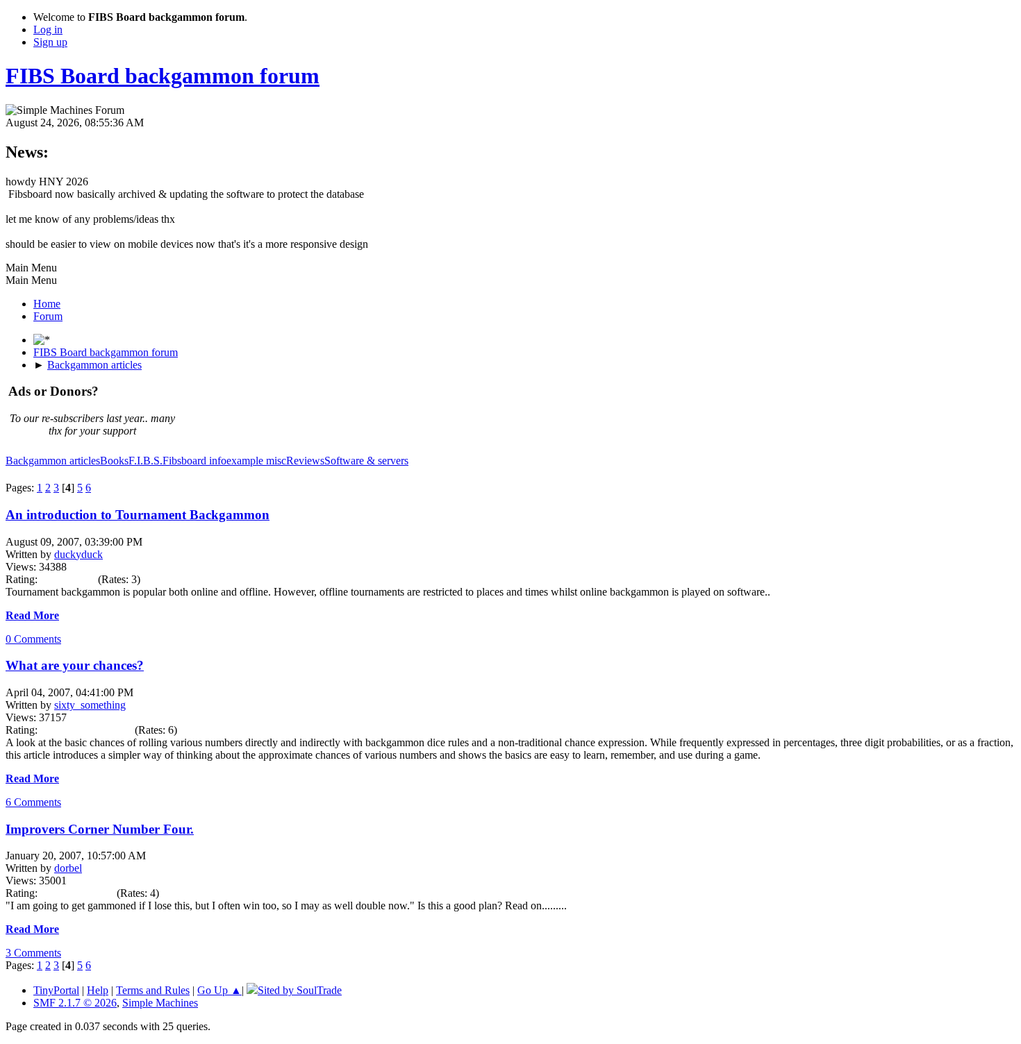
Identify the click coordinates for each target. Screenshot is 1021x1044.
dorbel (68, 868)
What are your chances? (75, 665)
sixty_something (90, 705)
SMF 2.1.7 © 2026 (75, 1003)
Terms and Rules (153, 990)
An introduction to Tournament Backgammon (137, 514)
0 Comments (33, 639)
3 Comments (33, 953)
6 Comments (33, 802)
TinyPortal (56, 990)
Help (97, 990)
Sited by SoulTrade (300, 990)
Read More (32, 615)
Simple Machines (160, 1003)
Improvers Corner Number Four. (100, 829)
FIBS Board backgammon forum (162, 75)
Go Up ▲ (219, 990)
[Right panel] (41, 340)
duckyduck (78, 554)
